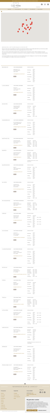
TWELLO (4, 297)
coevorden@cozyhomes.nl (18, 92)
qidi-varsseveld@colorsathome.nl (19, 334)
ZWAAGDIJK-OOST (7, 365)
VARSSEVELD (5, 327)
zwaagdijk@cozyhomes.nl (18, 371)
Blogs (15, 398)
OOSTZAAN (5, 230)
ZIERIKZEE (4, 346)
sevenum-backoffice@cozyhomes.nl (20, 274)
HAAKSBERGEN (6, 120)
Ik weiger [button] (35, 410)
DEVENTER (4, 104)
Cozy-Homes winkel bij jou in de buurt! (31, 394)
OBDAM (4, 213)
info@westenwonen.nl (17, 207)
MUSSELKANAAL (6, 200)
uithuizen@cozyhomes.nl (17, 316)
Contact (25, 9)
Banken (2, 393)
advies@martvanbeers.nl (17, 145)
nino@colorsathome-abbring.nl (19, 237)
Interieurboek (16, 395)
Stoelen (2, 401)
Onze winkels (39, 9)
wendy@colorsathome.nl (17, 171)
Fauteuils (2, 396)
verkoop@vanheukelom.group (18, 353)
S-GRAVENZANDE (6, 249)
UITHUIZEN (5, 310)
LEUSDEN (4, 182)
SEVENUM (4, 267)
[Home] (1, 11)
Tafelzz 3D (3, 405)
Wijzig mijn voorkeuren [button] (42, 410)
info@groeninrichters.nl (17, 110)
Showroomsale (4, 408)
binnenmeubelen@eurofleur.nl (18, 189)
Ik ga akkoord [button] (29, 410)
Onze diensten (32, 9)
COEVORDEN (5, 85)
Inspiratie (9, 9)
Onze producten (18, 9)
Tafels (2, 403)
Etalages (15, 393)
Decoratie (3, 395)
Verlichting (3, 406)
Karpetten (3, 398)
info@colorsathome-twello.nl (18, 304)
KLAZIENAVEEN (6, 165)
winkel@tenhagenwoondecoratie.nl (19, 126)
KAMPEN (4, 150)
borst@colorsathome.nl (17, 220)
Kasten (2, 400)
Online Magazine (17, 396)
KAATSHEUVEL (5, 138)
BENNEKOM (5, 67)
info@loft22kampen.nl (17, 157)
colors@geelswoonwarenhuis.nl (19, 73)
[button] (26, 29)
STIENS (4, 280)
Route (15, 76)
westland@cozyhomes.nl (17, 255)
